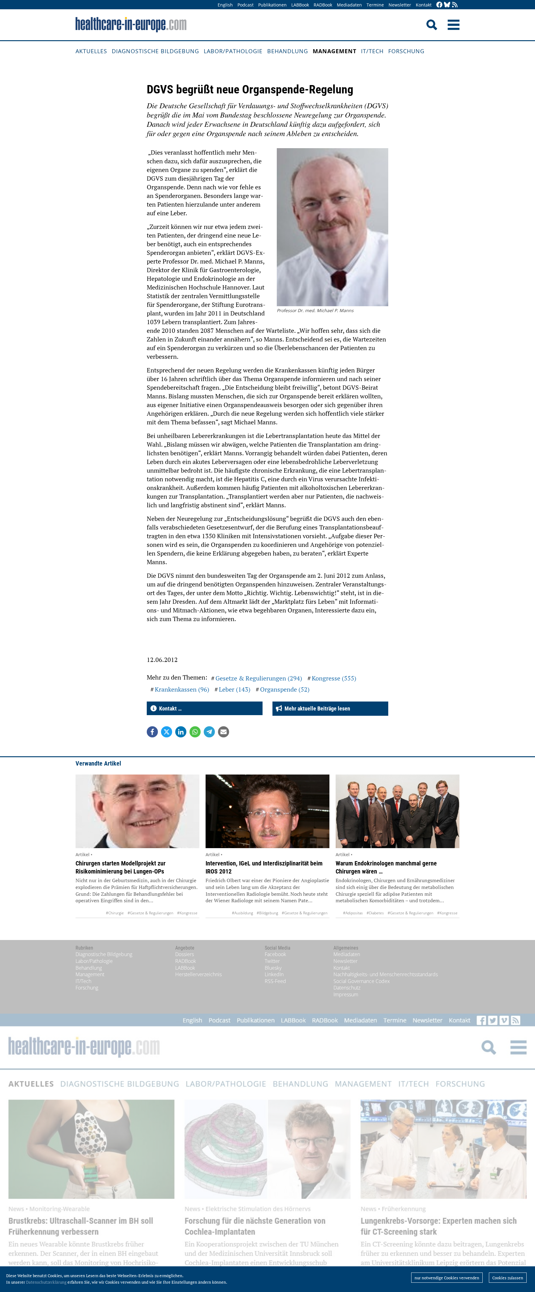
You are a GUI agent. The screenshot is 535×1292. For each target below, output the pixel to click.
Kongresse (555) (334, 678)
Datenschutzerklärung (46, 1282)
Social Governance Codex (361, 981)
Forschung (406, 51)
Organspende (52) (285, 689)
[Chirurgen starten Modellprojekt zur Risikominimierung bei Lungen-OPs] (137, 811)
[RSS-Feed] (455, 5)
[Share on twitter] (166, 731)
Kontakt (424, 5)
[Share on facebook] (152, 731)
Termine (375, 5)
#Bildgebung (267, 913)
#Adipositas (353, 913)
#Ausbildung (242, 913)
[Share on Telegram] (209, 731)
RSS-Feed (275, 981)
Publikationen (272, 5)
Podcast (245, 5)
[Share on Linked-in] (180, 731)
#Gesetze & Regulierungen (150, 913)
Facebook (275, 954)
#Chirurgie (115, 913)
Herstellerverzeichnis (198, 974)
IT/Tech (372, 51)
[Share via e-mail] (223, 731)
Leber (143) (234, 689)
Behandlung (287, 51)
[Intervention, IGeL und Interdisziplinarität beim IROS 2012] (267, 811)
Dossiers (184, 954)
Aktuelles (91, 51)
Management (334, 51)
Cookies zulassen (507, 1278)
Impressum (345, 994)
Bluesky (273, 967)
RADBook (323, 5)
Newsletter (400, 5)
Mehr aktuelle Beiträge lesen (316, 708)
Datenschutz (346, 987)
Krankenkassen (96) (182, 689)
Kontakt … (169, 708)
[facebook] (439, 5)
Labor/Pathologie (233, 51)
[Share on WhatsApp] (195, 731)
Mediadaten (349, 5)
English (225, 5)
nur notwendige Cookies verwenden (447, 1278)
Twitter (272, 961)
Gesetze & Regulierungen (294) (258, 678)
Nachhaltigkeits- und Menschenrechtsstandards (385, 974)
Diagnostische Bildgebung (155, 51)
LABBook (300, 5)
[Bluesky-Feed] (447, 5)
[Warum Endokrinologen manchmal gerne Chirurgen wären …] (397, 811)
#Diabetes (375, 913)
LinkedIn (274, 974)
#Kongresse (187, 913)
